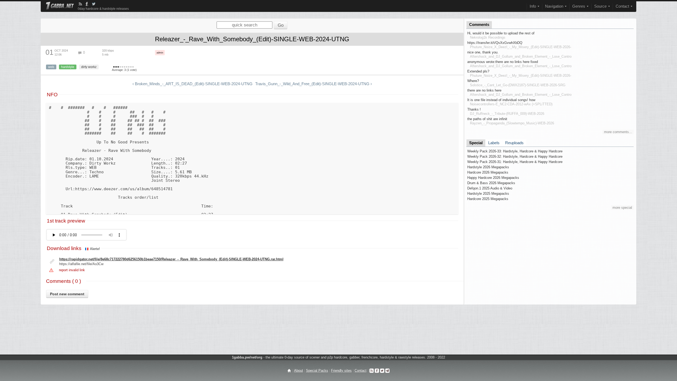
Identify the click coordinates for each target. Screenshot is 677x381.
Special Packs (317, 371)
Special (476, 143)
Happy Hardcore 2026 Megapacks (493, 178)
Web (51, 67)
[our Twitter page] (382, 371)
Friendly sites (341, 371)
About (298, 371)
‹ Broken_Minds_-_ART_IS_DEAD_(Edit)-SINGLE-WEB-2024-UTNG (192, 84)
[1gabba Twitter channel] (93, 4)
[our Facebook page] (377, 371)
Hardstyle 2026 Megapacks (488, 167)
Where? (473, 81)
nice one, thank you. (482, 52)
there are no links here (484, 90)
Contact (361, 371)
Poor (118, 67)
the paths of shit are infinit (487, 119)
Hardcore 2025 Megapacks (487, 199)
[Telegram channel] (387, 371)
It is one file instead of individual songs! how (501, 100)
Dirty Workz (89, 67)
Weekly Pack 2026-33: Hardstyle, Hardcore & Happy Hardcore (514, 151)
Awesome (131, 67)
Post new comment (67, 294)
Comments (479, 24)
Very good (124, 67)
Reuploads (514, 143)
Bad (116, 67)
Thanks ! (474, 109)
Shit (114, 67)
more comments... (618, 132)
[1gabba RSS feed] (80, 4)
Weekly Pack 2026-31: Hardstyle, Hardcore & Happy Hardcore (514, 162)
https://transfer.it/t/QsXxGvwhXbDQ (494, 43)
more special (622, 208)
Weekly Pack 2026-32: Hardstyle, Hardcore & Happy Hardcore (514, 156)
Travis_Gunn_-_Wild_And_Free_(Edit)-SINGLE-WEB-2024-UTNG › (313, 84)
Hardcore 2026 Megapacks (487, 172)
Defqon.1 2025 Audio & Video (489, 188)
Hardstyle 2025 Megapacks (488, 194)
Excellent (129, 67)
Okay (120, 67)
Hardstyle (67, 67)
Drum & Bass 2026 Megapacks (491, 183)
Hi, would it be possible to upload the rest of (500, 33)
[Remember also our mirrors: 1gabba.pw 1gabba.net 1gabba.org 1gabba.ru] (60, 6)
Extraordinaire (133, 67)
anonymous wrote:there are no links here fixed (502, 62)
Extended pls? (478, 71)
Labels (494, 143)
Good (122, 67)
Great (127, 67)
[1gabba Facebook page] (86, 4)
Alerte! (95, 249)
